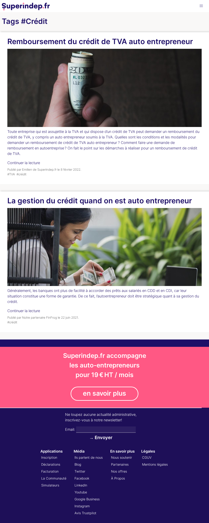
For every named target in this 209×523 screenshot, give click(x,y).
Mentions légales (155, 464)
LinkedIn (80, 485)
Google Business (87, 499)
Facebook (81, 478)
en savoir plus (104, 393)
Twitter (79, 471)
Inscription (49, 457)
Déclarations (50, 464)
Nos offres (119, 471)
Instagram (82, 506)
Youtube (80, 492)
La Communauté (53, 478)
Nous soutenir (121, 457)
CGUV (147, 457)
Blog (77, 464)
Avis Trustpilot (85, 513)
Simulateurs (50, 485)
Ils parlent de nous (88, 457)
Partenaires (120, 464)
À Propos (118, 478)
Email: (70, 429)
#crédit (21, 174)
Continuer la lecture (23, 163)
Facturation (50, 471)
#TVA (11, 174)
